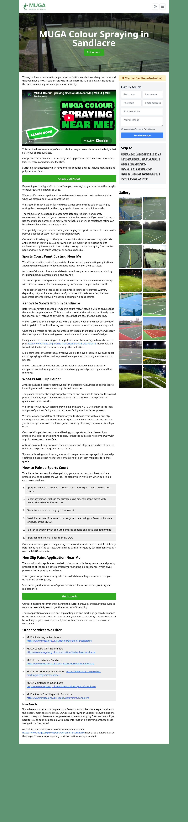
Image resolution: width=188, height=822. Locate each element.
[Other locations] (155, 7)
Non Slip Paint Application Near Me (140, 173)
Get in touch (94, 52)
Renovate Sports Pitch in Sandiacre (140, 158)
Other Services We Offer (134, 178)
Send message (142, 135)
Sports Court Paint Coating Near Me (141, 153)
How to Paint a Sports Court (136, 168)
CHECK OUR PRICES (69, 178)
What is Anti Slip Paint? (133, 163)
